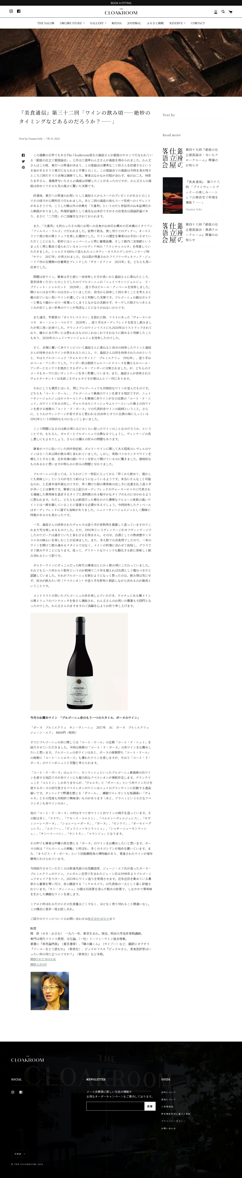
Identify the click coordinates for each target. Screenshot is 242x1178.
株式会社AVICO (98, 919)
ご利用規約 (167, 1106)
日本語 (18, 1153)
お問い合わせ (168, 1128)
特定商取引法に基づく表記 (176, 1113)
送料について (168, 1092)
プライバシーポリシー (173, 1121)
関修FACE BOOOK (43, 959)
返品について (168, 1099)
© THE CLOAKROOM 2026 (27, 1164)
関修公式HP (38, 964)
